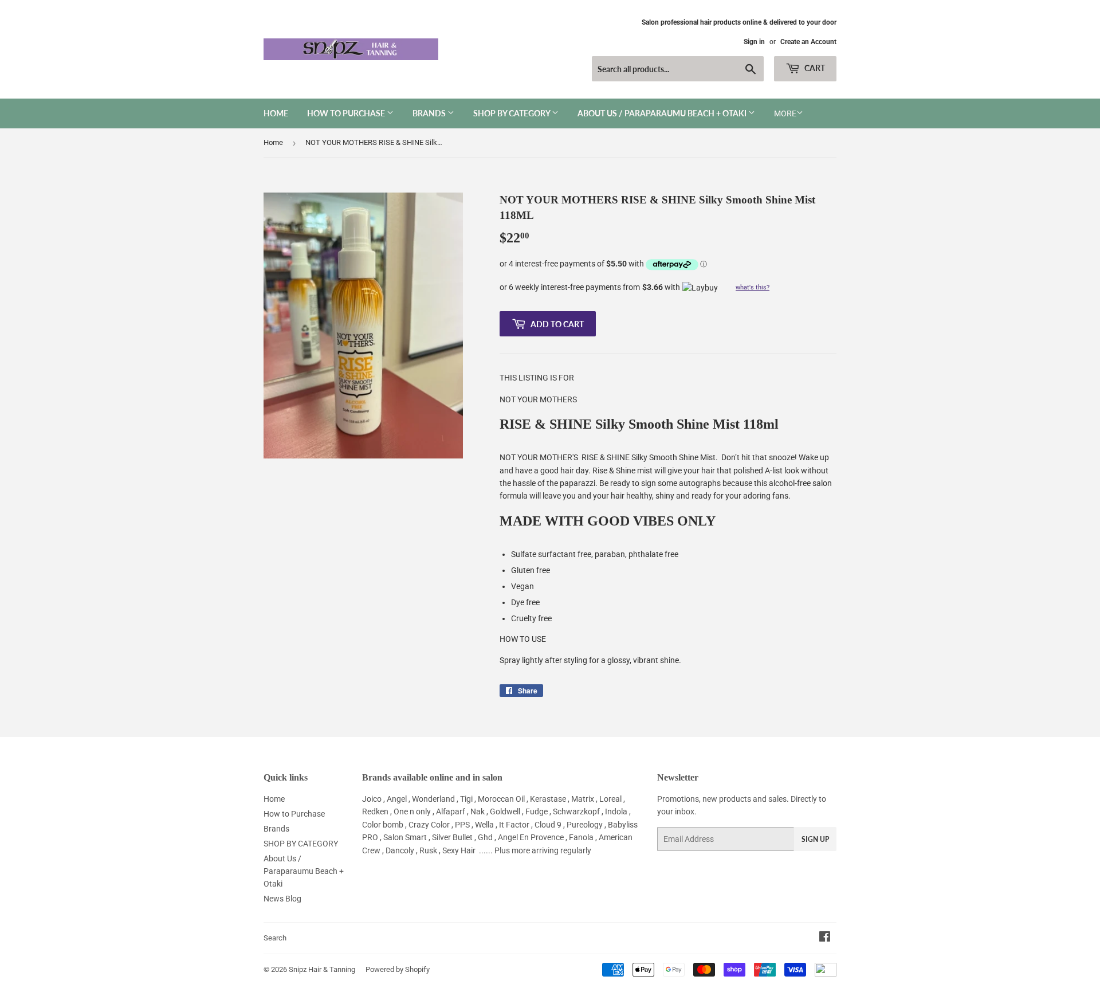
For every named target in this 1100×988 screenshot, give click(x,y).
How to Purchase (347, 113)
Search (275, 938)
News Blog (282, 898)
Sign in (754, 42)
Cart (814, 68)
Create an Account (808, 42)
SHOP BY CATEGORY (512, 113)
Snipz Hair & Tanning (322, 969)
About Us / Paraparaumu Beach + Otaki (663, 113)
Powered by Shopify (398, 969)
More (785, 113)
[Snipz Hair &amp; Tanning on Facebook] (825, 938)
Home (276, 113)
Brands (429, 113)
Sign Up (815, 839)
